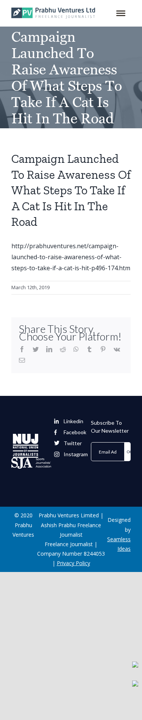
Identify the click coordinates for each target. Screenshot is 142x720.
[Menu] (120, 13)
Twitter (73, 443)
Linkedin (73, 421)
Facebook (75, 432)
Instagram (76, 454)
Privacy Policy (73, 563)
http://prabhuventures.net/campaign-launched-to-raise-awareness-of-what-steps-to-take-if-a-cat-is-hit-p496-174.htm (70, 257)
